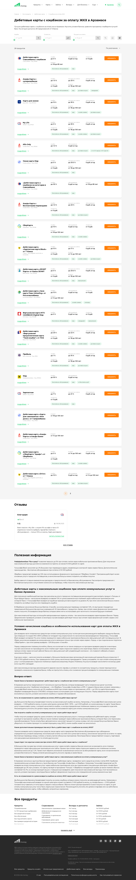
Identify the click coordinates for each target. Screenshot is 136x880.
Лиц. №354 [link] (35, 163)
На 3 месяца (73, 813)
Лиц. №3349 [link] (36, 297)
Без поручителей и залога (23, 819)
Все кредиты (19, 869)
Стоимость (47, 34)
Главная (16, 14)
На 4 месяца (73, 816)
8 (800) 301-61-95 (72, 855)
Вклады (69, 5)
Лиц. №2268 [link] (32, 317)
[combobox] (113, 48)
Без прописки (19, 824)
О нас (39, 875)
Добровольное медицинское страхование (51, 812)
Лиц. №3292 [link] (37, 378)
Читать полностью (56, 536)
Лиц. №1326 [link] (34, 83)
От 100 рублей (101, 819)
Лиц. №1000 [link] (32, 103)
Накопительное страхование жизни (53, 808)
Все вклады (87, 869)
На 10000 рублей (102, 811)
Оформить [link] (111, 58)
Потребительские (20, 808)
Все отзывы (68, 545)
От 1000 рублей (101, 813)
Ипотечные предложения (53, 869)
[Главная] (20, 5)
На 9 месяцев (73, 824)
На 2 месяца (73, 811)
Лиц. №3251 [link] (32, 339)
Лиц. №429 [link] (30, 124)
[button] (109, 4)
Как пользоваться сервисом (111, 875)
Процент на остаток (79, 34)
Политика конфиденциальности (84, 875)
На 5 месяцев (73, 819)
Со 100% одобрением (103, 816)
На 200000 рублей (102, 824)
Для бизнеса (82, 5)
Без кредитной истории (22, 813)
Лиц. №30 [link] (35, 356)
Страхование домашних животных (53, 822)
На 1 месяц (72, 808)
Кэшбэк (16, 34)
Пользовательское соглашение (56, 875)
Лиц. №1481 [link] (33, 227)
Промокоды (100, 869)
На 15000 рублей (102, 821)
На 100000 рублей (102, 808)
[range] (27, 38)
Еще (94, 5)
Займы (58, 5)
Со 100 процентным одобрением (25, 811)
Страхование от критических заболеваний (51, 816)
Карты (48, 5)
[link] (100, 841)
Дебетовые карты (40, 14)
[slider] (27, 40)
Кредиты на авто (33, 869)
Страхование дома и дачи (50, 820)
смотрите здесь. (57, 853)
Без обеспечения (20, 816)
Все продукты (27, 14)
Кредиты (37, 5)
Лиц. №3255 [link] (33, 273)
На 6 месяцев (73, 821)
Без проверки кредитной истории (25, 821)
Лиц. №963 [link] (34, 61)
